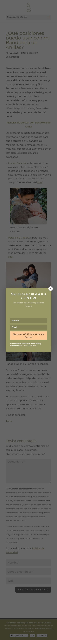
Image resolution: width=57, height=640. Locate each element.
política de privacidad (27, 345)
